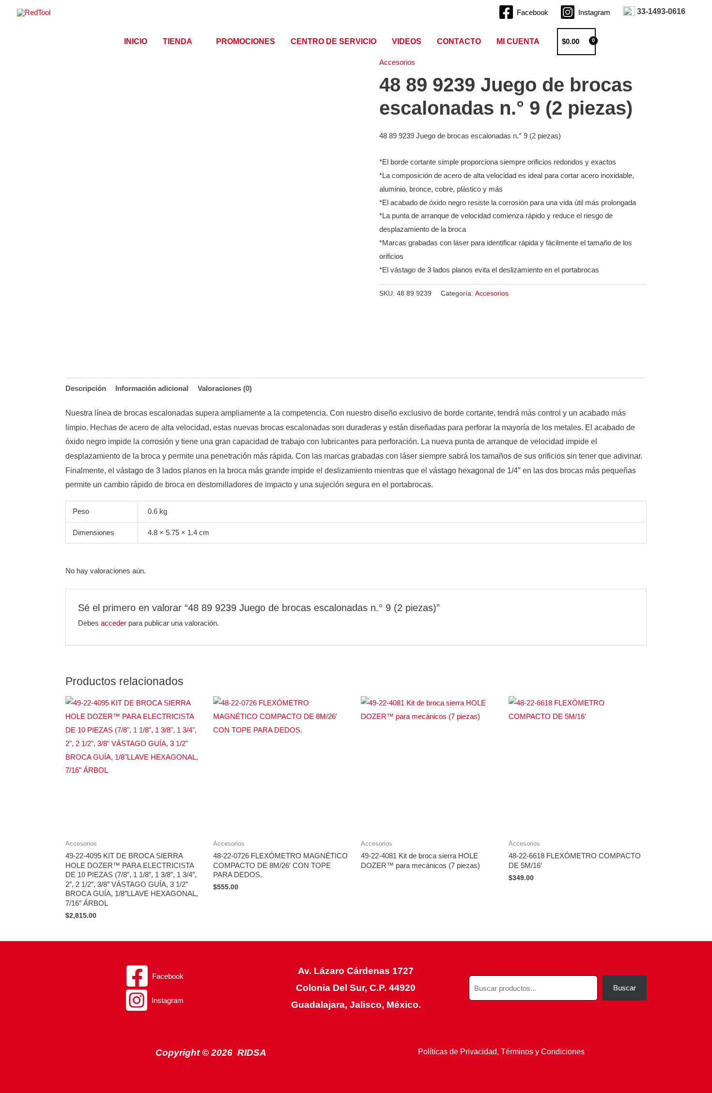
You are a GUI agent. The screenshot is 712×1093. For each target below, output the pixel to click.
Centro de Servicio (333, 41)
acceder (113, 623)
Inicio (135, 41)
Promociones (245, 41)
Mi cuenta (518, 41)
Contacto (459, 41)
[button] (612, 41)
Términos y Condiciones (543, 1052)
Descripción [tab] (85, 388)
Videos (406, 41)
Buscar (624, 988)
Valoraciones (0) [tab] (225, 388)
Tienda (177, 41)
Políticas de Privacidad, (458, 1052)
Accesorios (397, 62)
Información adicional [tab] (151, 388)
